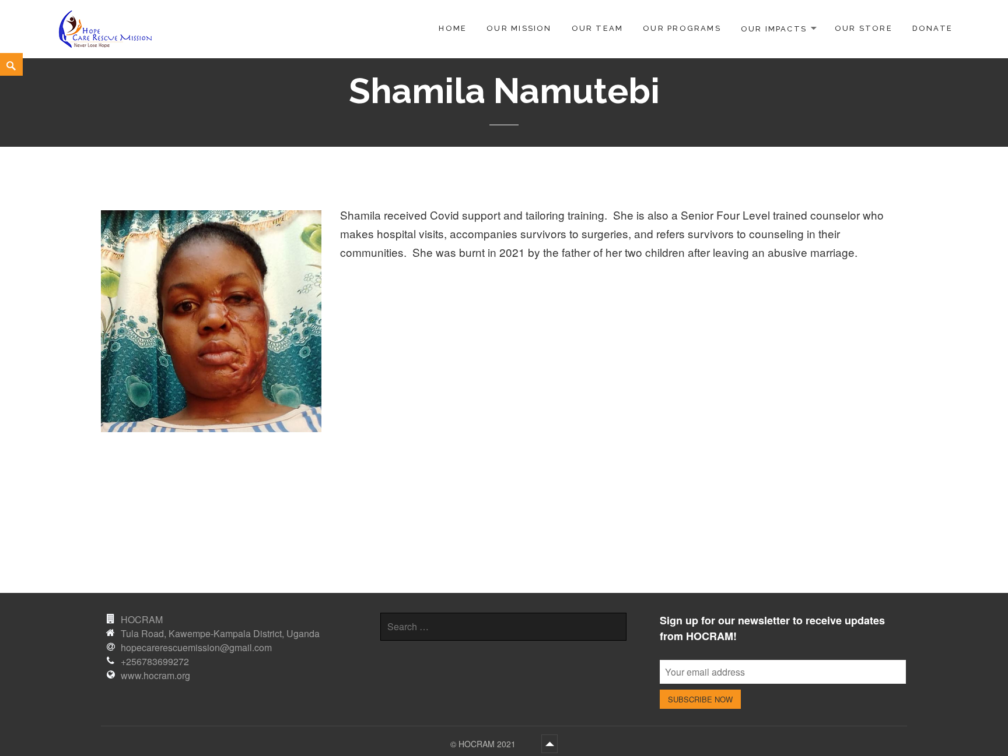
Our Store (863, 28)
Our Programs (682, 28)
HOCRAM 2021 (488, 744)
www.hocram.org (155, 675)
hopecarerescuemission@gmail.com (196, 647)
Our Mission (519, 28)
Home (453, 28)
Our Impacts (774, 28)
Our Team (598, 28)
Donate (932, 28)
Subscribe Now (700, 699)
